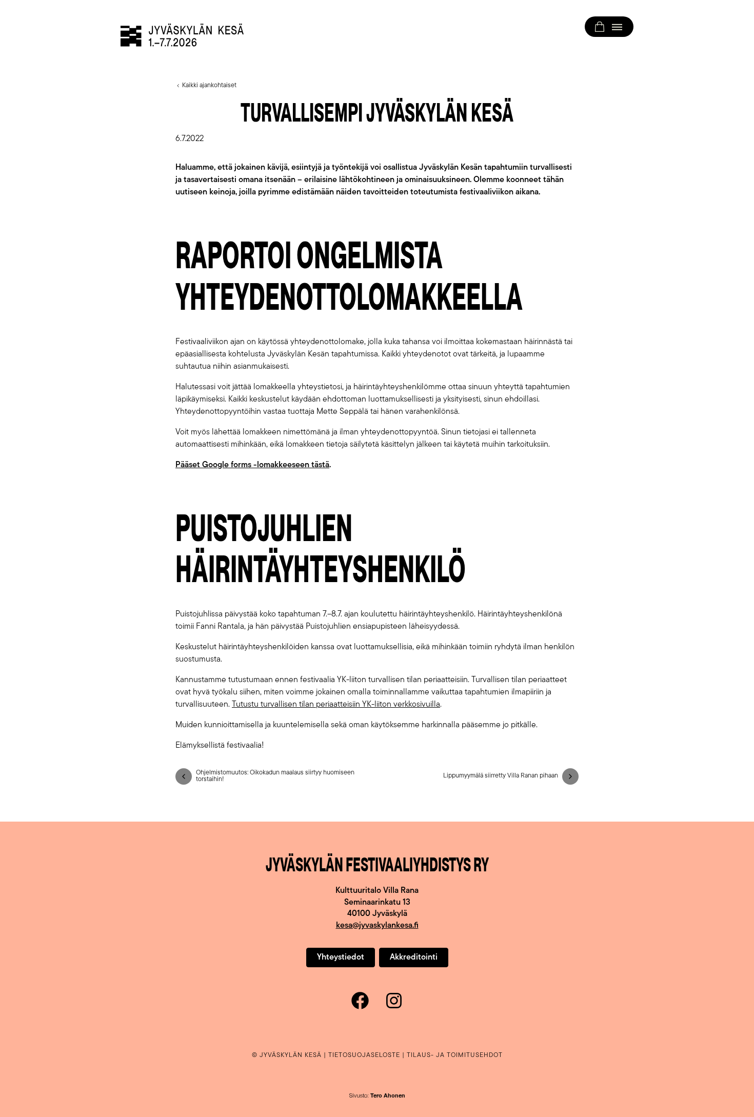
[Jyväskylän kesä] (182, 35)
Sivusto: (377, 1096)
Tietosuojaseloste (364, 1055)
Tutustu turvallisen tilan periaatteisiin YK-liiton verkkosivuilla (336, 705)
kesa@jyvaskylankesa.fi (377, 926)
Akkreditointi (414, 957)
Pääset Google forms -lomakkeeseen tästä (252, 465)
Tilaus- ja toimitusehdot (455, 1055)
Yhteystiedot (340, 957)
